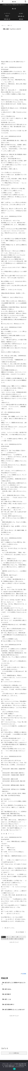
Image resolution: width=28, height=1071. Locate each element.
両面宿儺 (4, 938)
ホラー (15, 936)
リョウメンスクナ (21, 936)
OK (14, 1068)
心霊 (9, 938)
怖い (13, 938)
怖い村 (14, 1)
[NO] (26, 1066)
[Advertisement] (14, 45)
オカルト (9, 936)
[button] (25, 527)
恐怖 (22, 938)
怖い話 (4, 936)
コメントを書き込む (14, 1053)
